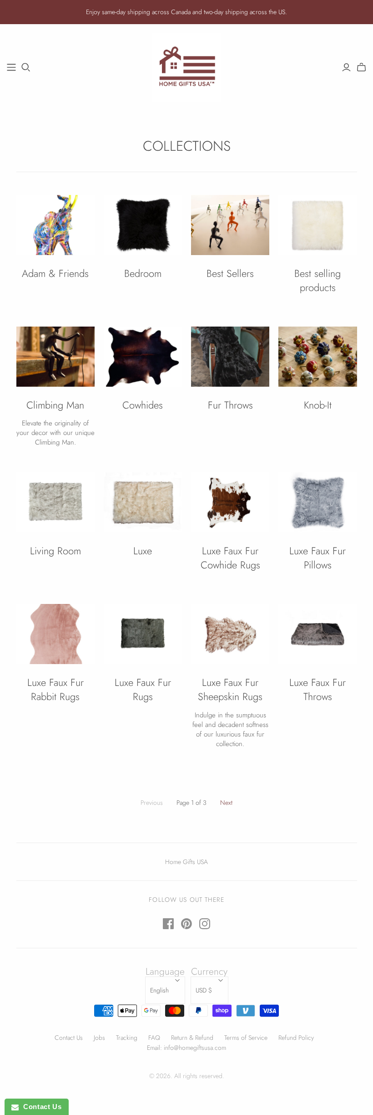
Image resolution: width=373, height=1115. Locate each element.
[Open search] (25, 67)
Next (226, 802)
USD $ (204, 990)
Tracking (126, 1037)
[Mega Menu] (11, 67)
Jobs (99, 1037)
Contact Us (69, 1037)
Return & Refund (192, 1037)
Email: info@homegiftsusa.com (186, 1047)
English (159, 990)
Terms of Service (245, 1037)
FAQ (154, 1037)
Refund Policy (296, 1037)
